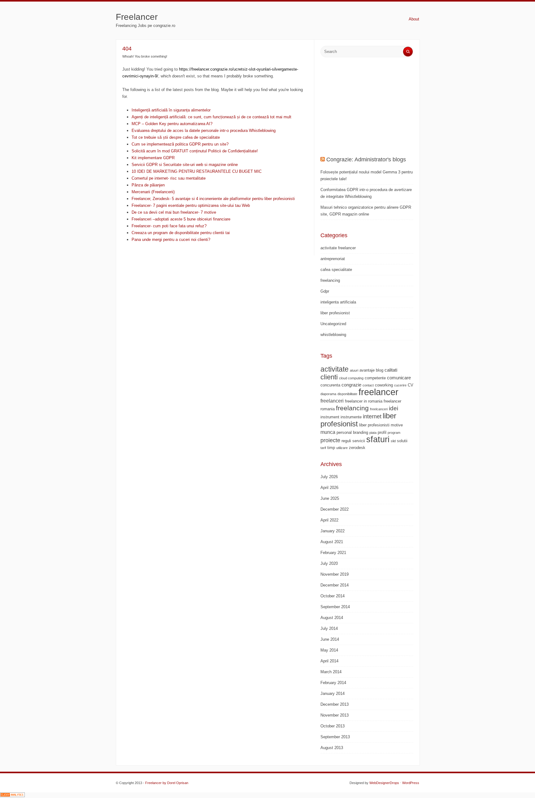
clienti (329, 377)
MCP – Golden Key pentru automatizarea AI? (172, 123)
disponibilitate (347, 394)
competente (375, 378)
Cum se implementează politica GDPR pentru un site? (180, 144)
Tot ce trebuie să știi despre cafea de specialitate (176, 137)
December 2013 (334, 704)
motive (397, 425)
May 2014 (329, 650)
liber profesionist (335, 313)
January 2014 (332, 693)
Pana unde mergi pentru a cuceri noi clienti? (171, 239)
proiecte (330, 440)
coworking (384, 385)
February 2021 (333, 552)
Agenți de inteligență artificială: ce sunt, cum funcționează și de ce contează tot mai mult (211, 117)
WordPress (410, 783)
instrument (329, 417)
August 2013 (331, 747)
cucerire (400, 385)
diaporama (328, 394)
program (394, 432)
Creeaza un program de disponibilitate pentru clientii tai (181, 232)
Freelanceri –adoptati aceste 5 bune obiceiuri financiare (181, 219)
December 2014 (334, 585)
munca (327, 432)
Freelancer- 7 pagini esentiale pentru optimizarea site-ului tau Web (191, 205)
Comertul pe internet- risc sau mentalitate (169, 178)
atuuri (354, 370)
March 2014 (330, 671)
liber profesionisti (374, 425)
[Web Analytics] (12, 795)
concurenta (330, 385)
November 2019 (334, 574)
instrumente (351, 417)
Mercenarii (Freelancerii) (153, 192)
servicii (358, 440)
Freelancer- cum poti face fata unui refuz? (169, 226)
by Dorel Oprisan (175, 783)
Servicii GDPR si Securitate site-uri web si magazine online (185, 164)
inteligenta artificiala (338, 302)
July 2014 (329, 628)
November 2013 (334, 715)
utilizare (342, 448)
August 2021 (331, 541)
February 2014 (333, 682)
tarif (323, 448)
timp (331, 447)
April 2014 (329, 661)
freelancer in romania (363, 401)
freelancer (378, 392)
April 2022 (329, 520)
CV (410, 385)
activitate (334, 369)
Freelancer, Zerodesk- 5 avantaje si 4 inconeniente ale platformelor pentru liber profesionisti (213, 198)
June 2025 (329, 498)
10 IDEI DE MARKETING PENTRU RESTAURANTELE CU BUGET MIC (197, 171)
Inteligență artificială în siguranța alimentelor (171, 110)
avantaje (367, 370)
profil (382, 432)
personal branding (352, 432)
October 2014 (332, 596)
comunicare (399, 377)
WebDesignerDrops (384, 783)
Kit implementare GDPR (153, 157)
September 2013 (335, 737)
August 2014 (331, 617)
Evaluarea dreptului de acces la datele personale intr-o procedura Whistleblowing (204, 130)
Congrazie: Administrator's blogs (366, 159)
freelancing (330, 280)
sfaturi (377, 439)
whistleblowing (333, 334)
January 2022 (332, 531)
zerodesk (357, 447)
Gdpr (324, 291)
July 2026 (329, 476)
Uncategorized (333, 323)
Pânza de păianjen (148, 185)
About (414, 19)
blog (379, 370)
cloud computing (351, 378)
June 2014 (329, 639)
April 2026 (329, 487)
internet (372, 416)
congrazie (351, 384)
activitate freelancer (338, 248)
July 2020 (329, 563)
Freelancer (137, 17)
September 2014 (335, 606)
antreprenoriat (332, 258)
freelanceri (332, 400)
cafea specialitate (336, 269)
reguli (346, 440)
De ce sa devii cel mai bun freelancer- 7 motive (174, 212)
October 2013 (332, 726)
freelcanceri (379, 409)
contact (368, 385)
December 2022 (334, 509)
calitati (391, 370)
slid (393, 441)
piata (372, 432)
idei (393, 408)
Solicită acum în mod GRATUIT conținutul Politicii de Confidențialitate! (195, 151)
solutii (402, 440)
